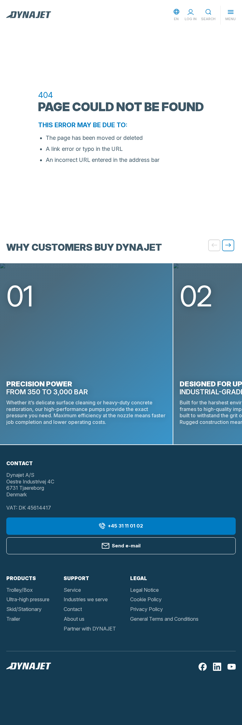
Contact (73, 609)
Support (76, 578)
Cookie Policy (146, 599)
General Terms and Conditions (164, 619)
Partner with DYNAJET (90, 628)
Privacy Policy (146, 609)
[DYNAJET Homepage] (28, 15)
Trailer (13, 619)
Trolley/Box (19, 590)
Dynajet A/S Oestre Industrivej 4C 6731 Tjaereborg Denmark (30, 485)
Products (21, 578)
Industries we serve (86, 599)
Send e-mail (126, 546)
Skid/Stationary (24, 609)
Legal (138, 578)
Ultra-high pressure (27, 599)
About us (74, 619)
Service (72, 590)
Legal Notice (144, 590)
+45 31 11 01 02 (125, 526)
